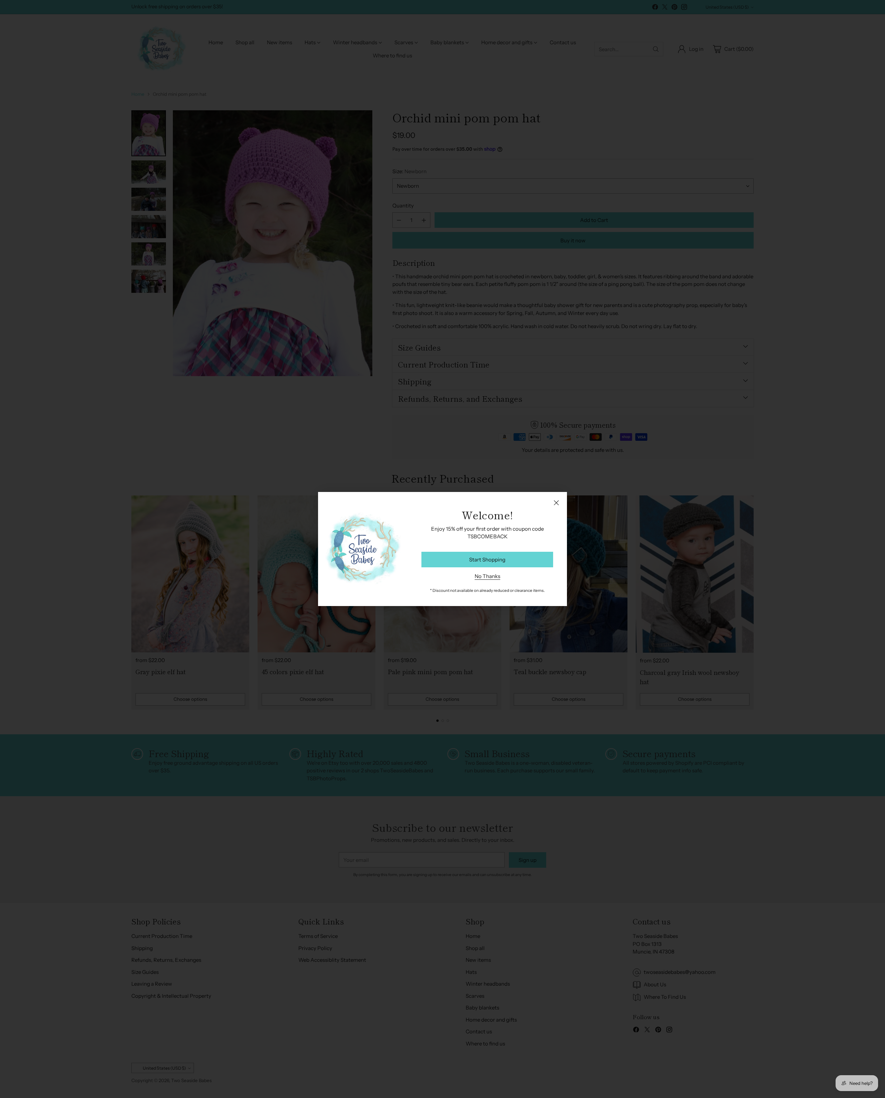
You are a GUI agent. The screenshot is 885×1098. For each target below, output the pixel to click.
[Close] (556, 502)
